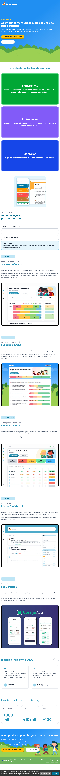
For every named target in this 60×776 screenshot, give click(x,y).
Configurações (45, 773)
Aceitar (55, 773)
